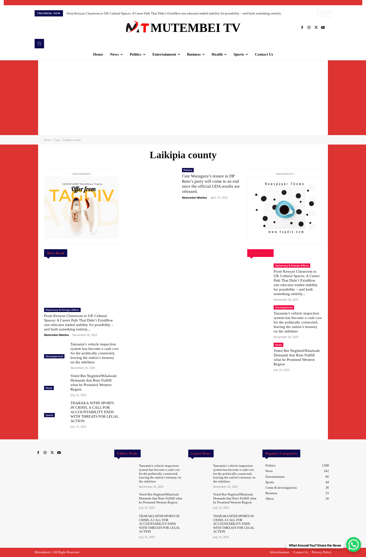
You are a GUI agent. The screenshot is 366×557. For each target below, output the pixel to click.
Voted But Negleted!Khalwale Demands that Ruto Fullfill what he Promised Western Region (93, 382)
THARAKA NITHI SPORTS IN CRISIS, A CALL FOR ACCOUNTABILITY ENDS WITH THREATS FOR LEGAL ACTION (94, 412)
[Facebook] (302, 27)
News (49, 388)
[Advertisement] (183, 98)
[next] (328, 13)
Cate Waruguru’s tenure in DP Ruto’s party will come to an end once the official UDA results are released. (211, 184)
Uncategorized (54, 356)
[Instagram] (308, 27)
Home (47, 139)
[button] (39, 43)
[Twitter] (315, 27)
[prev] (320, 13)
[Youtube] (322, 27)
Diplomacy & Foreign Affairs (62, 310)
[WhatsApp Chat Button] (353, 544)
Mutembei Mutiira (56, 335)
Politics (187, 170)
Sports (49, 415)
